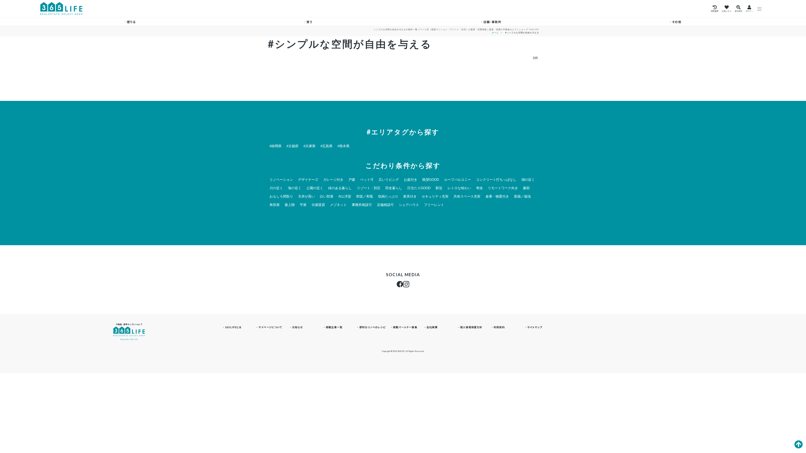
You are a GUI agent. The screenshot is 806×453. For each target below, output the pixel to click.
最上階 (290, 205)
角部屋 (275, 205)
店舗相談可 (385, 205)
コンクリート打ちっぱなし (496, 179)
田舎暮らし (393, 188)
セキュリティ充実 (435, 196)
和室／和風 (364, 196)
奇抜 (479, 188)
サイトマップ (534, 327)
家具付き (410, 196)
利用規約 (499, 327)
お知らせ (297, 327)
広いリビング (389, 179)
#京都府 (292, 146)
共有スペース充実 (467, 196)
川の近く (276, 188)
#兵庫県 (309, 146)
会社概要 (432, 327)
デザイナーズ (308, 179)
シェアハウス (409, 205)
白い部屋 (326, 196)
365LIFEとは (233, 327)
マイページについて (270, 327)
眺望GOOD (430, 179)
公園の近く (314, 188)
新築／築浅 (522, 196)
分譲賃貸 (318, 205)
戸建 (351, 179)
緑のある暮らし (340, 188)
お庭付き (410, 179)
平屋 (303, 205)
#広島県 (326, 146)
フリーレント (434, 205)
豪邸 (526, 188)
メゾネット (338, 205)
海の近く (294, 188)
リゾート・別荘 (368, 188)
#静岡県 (275, 146)
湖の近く (528, 179)
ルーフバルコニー (457, 179)
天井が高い (306, 196)
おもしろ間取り (281, 196)
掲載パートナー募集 (405, 327)
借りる (131, 22)
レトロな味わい (459, 188)
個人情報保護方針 (471, 327)
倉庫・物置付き (497, 196)
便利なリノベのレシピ (372, 327)
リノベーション (281, 179)
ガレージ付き (333, 179)
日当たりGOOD (419, 188)
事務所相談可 (362, 205)
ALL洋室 (344, 196)
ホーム (495, 32)
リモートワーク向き (503, 188)
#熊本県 (343, 146)
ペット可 (367, 179)
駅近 (439, 188)
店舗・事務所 (492, 22)
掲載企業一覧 (334, 327)
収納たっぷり (388, 196)
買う (309, 22)
